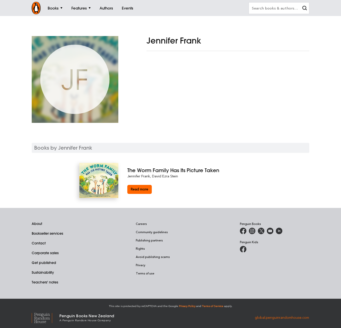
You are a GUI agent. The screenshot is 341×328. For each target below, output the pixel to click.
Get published (44, 262)
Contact (39, 243)
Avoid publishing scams (153, 256)
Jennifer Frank (138, 176)
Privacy (140, 265)
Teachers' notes (45, 282)
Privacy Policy (187, 306)
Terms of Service (212, 306)
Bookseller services (47, 233)
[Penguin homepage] (36, 8)
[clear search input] (304, 9)
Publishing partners (149, 240)
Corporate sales (45, 253)
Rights (140, 248)
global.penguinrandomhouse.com (282, 317)
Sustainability (43, 272)
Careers (141, 223)
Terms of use (145, 273)
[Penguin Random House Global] (45, 317)
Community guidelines (152, 232)
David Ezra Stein (165, 176)
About (37, 223)
